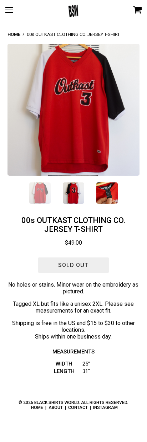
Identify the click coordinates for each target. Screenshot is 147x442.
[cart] (137, 10)
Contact (78, 407)
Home (13, 34)
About (56, 407)
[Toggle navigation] (12, 12)
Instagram (105, 407)
